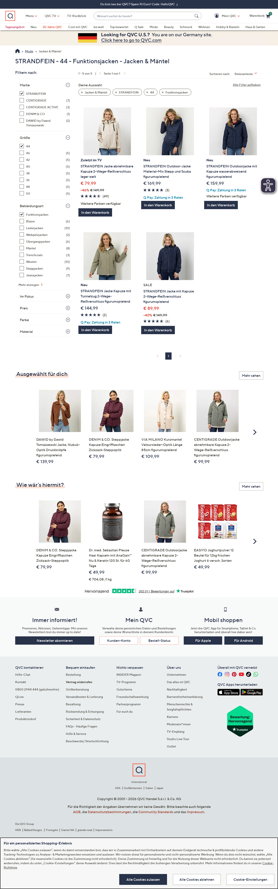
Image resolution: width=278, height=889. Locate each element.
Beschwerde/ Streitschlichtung (87, 741)
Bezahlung (73, 704)
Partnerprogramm (128, 704)
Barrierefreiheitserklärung (185, 697)
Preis (24, 308)
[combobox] (143, 16)
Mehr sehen (251, 375)
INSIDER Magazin (128, 674)
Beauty (169, 27)
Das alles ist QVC (178, 682)
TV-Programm (126, 682)
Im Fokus (27, 296)
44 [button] (151, 92)
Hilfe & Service (76, 734)
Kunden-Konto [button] (119, 640)
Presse (19, 704)
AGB (77, 812)
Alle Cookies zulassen (143, 879)
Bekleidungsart (31, 206)
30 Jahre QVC (52, 27)
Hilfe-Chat (22, 674)
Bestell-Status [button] (159, 640)
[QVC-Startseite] (17, 51)
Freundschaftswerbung (132, 697)
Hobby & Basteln (227, 27)
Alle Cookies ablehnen (196, 879)
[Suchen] (197, 16)
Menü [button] (30, 16)
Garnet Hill (67, 830)
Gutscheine (124, 689)
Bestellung (73, 674)
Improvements (104, 830)
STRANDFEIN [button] (128, 92)
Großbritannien (133, 788)
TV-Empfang (175, 731)
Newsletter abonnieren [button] (55, 640)
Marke (25, 85)
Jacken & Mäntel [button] (95, 92)
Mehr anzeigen (29, 285)
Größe (25, 137)
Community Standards (155, 812)
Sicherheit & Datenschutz (83, 719)
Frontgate (52, 830)
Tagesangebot (15, 27)
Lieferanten (23, 711)
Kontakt (20, 682)
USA (118, 788)
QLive (19, 697)
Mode (154, 27)
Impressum (195, 812)
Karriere (172, 717)
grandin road (85, 830)
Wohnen (204, 27)
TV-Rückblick (76, 16)
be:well (99, 27)
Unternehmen (176, 674)
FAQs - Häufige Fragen (81, 726)
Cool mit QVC (78, 27)
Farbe (24, 320)
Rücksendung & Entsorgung (85, 711)
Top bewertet (119, 27)
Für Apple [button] (203, 640)
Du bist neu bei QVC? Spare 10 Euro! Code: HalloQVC (137, 4)
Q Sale (139, 27)
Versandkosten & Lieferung (84, 697)
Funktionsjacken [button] (176, 92)
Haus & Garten (255, 27)
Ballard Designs (33, 830)
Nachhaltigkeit (177, 689)
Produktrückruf (25, 719)
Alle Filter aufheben (247, 85)
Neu (33, 27)
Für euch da (124, 711)
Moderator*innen (179, 724)
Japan (159, 788)
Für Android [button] (243, 640)
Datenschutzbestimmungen (109, 812)
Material (26, 331)
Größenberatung (77, 689)
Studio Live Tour (178, 739)
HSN (18, 830)
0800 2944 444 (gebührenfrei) (37, 689)
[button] (223, 16)
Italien (149, 788)
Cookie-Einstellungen (250, 879)
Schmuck (186, 27)
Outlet (171, 746)
